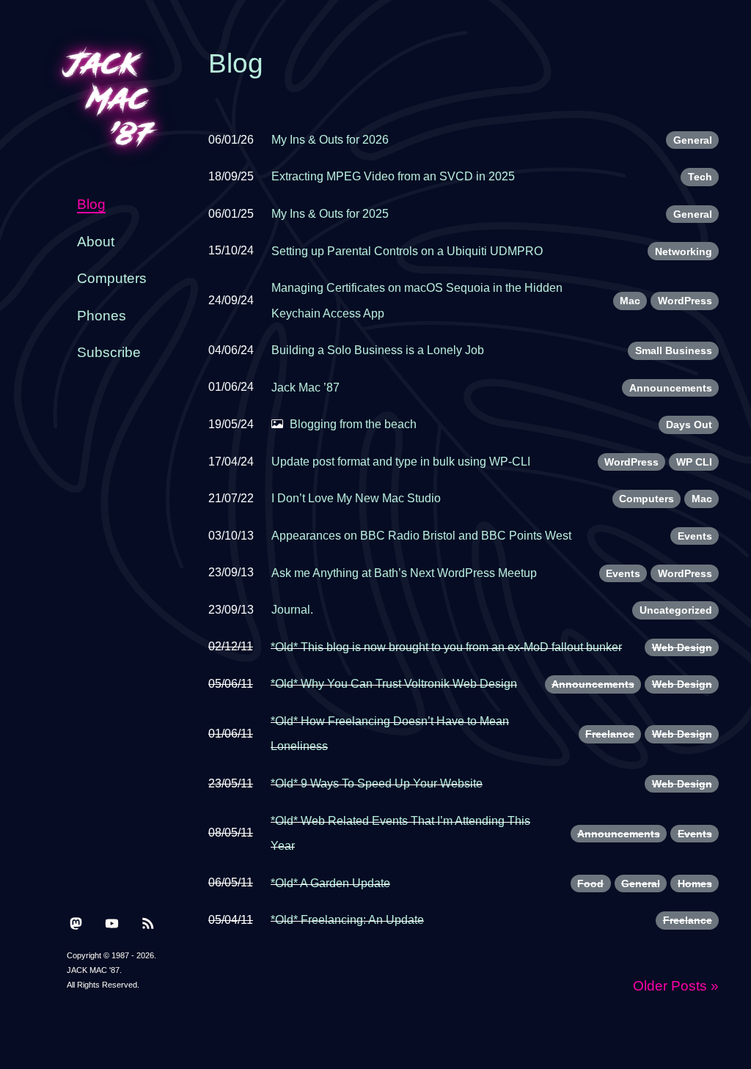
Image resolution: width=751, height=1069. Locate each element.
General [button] (692, 140)
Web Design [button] (682, 647)
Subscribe (109, 352)
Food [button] (590, 883)
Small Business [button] (673, 350)
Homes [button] (695, 883)
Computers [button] (646, 498)
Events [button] (695, 536)
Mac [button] (630, 300)
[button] (76, 922)
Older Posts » (676, 985)
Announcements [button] (670, 388)
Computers (112, 278)
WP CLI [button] (694, 462)
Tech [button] (700, 177)
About (95, 241)
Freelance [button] (609, 734)
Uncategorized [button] (676, 610)
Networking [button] (683, 251)
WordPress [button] (685, 300)
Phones (101, 315)
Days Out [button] (689, 424)
